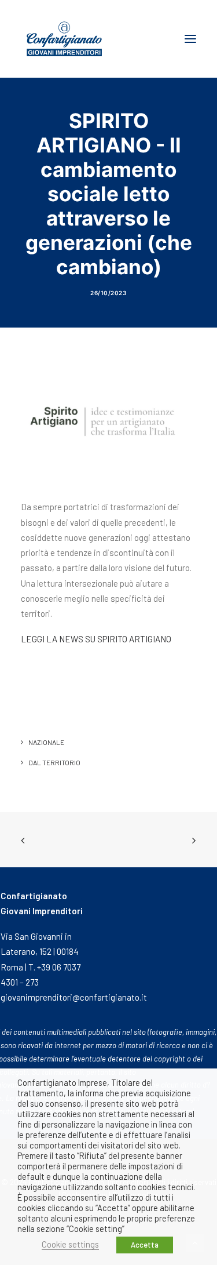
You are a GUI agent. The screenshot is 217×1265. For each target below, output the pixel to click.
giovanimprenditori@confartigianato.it (74, 997)
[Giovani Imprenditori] (64, 39)
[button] (190, 39)
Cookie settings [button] (70, 1244)
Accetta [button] (145, 1244)
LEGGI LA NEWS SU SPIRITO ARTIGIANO (96, 639)
